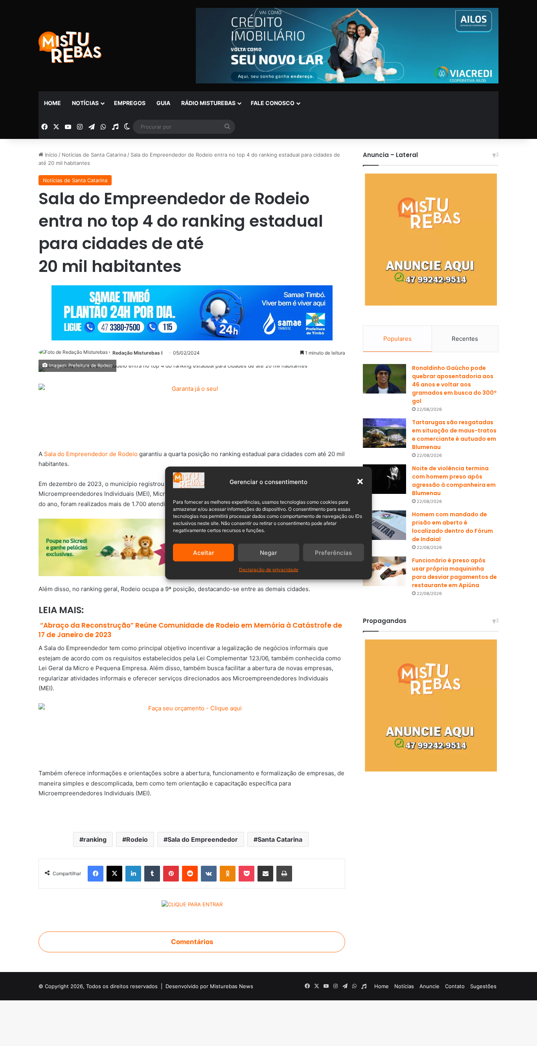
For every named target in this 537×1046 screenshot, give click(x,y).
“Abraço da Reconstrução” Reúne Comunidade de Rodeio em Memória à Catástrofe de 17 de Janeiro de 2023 (190, 630)
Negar (268, 552)
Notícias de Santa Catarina (94, 155)
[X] (114, 874)
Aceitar (203, 552)
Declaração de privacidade (268, 570)
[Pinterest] (171, 874)
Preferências (333, 552)
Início (50, 155)
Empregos (129, 103)
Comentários (192, 942)
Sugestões (483, 986)
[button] (360, 482)
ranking (95, 839)
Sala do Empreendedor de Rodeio (91, 454)
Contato (455, 986)
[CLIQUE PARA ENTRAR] (192, 905)
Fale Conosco (272, 103)
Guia (163, 103)
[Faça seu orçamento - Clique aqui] (192, 731)
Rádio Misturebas (208, 103)
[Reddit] (190, 874)
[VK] (209, 874)
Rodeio (137, 839)
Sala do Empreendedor (202, 839)
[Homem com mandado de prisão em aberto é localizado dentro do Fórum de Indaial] (384, 525)
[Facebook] (95, 874)
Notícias (85, 103)
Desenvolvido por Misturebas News (209, 986)
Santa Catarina (279, 839)
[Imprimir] (284, 874)
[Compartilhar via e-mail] (265, 874)
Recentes (465, 338)
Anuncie (429, 986)
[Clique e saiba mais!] (192, 311)
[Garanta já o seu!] (192, 412)
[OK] (227, 874)
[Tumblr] (152, 874)
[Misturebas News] (70, 47)
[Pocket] (246, 874)
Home (52, 103)
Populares (397, 338)
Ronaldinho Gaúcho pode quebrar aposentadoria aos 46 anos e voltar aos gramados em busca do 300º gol (454, 384)
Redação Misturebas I (137, 353)
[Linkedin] (133, 874)
